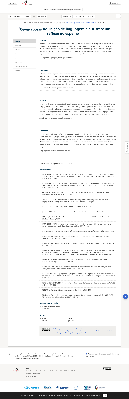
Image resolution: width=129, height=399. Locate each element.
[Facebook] (32, 377)
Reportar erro (127, 147)
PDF (89, 17)
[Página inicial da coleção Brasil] (16, 373)
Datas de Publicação (21, 66)
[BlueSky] (26, 377)
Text (16, 58)
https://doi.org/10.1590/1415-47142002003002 (81, 22)
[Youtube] (35, 377)
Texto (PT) (78, 17)
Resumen (18, 45)
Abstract (17, 49)
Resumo (65, 17)
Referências (18, 62)
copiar (101, 22)
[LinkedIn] (30, 377)
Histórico (17, 71)
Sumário (17, 17)
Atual (34, 17)
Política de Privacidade (93, 395)
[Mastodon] (28, 377)
